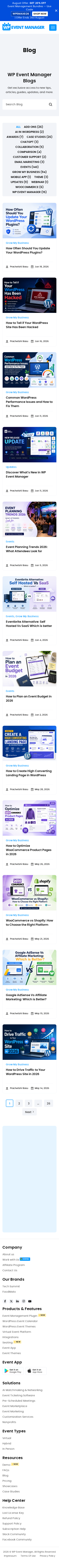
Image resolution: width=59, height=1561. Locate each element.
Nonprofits (9, 1422)
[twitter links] (11, 1301)
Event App (9, 1348)
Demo (6, 1465)
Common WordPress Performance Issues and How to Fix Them (29, 402)
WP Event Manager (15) (29, 192)
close (56, 11)
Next (28, 1112)
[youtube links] (29, 1301)
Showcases (9, 1486)
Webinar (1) (39, 182)
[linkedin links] (17, 1301)
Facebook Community (17, 1539)
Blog (5, 1475)
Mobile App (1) (21, 177)
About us (8, 1254)
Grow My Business (17, 243)
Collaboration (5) (29, 147)
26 (48, 1103)
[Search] (50, 105)
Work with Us (10, 1259)
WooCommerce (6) (29, 187)
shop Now (39, 14)
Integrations (10, 1337)
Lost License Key (13, 1513)
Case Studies (11, 1491)
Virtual (6, 1438)
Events (10, 542)
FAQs (5, 1470)
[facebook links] (4, 1301)
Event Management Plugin (19, 1316)
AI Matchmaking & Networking (22, 1390)
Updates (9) (19, 182)
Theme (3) (41, 177)
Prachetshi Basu (19, 267)
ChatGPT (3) (29, 142)
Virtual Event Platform (16, 1332)
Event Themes (11, 1353)
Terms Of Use (28, 1556)
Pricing (6, 1481)
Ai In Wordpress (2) (29, 132)
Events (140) (29, 167)
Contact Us (9, 1270)
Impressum (10, 1556)
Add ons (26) (33, 127)
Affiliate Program (13, 1265)
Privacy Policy (47, 1556)
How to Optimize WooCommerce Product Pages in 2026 (28, 850)
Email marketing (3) (29, 162)
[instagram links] (23, 1301)
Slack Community (14, 1534)
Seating (7, 1342)
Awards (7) (15, 137)
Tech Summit (11, 1286)
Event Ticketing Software (18, 1395)
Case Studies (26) (39, 137)
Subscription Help (14, 1529)
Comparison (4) (29, 152)
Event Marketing (13, 1411)
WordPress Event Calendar (20, 1321)
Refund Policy (11, 1518)
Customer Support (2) (29, 157)
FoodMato (9, 1292)
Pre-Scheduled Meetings (18, 1401)
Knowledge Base (13, 1507)
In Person (8, 1449)
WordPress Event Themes (19, 1326)
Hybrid (6, 1443)
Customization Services (17, 1417)
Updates (11, 467)
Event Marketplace (14, 1406)
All (18, 127)
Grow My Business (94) (29, 172)
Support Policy (11, 1523)
